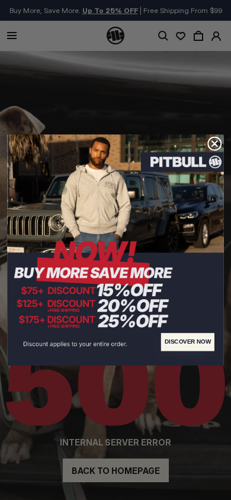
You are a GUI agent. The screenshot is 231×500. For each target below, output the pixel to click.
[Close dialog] (214, 143)
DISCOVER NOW (188, 342)
